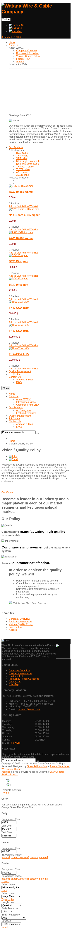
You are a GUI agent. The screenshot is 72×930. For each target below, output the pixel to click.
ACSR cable (22, 175)
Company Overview (26, 50)
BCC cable (22, 153)
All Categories (23, 410)
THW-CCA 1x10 (19, 307)
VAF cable (21, 158)
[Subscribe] (37, 761)
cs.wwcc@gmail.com (29, 709)
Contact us (14, 681)
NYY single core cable (28, 161)
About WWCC (23, 399)
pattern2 (15, 857)
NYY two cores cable (27, 164)
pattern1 (5, 857)
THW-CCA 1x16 (19, 330)
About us (13, 396)
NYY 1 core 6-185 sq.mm (24, 214)
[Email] (13, 459)
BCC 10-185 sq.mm (21, 191)
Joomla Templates (59, 766)
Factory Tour (23, 58)
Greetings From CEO (27, 404)
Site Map (13, 684)
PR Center (14, 418)
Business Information (27, 53)
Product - (11, 37)
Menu (6, 388)
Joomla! (5, 771)
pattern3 (24, 857)
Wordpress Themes (11, 769)
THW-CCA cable (25, 166)
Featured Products (26, 413)
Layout (5, 881)
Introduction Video (26, 402)
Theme (5, 792)
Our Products (16, 407)
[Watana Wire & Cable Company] (36, 11)
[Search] (37, 433)
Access (20, 61)
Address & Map (24, 424)
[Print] (13, 456)
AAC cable (22, 172)
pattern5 (43, 857)
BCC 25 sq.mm (18, 261)
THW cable (22, 155)
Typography (7, 899)
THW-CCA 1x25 (19, 354)
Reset (4, 927)
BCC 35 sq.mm (18, 284)
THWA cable (23, 169)
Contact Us (15, 421)
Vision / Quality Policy (28, 56)
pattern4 (34, 857)
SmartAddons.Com (37, 766)
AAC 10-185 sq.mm (21, 238)
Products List (16, 676)
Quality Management (20, 415)
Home (12, 393)
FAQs (19, 426)
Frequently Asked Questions (24, 678)
